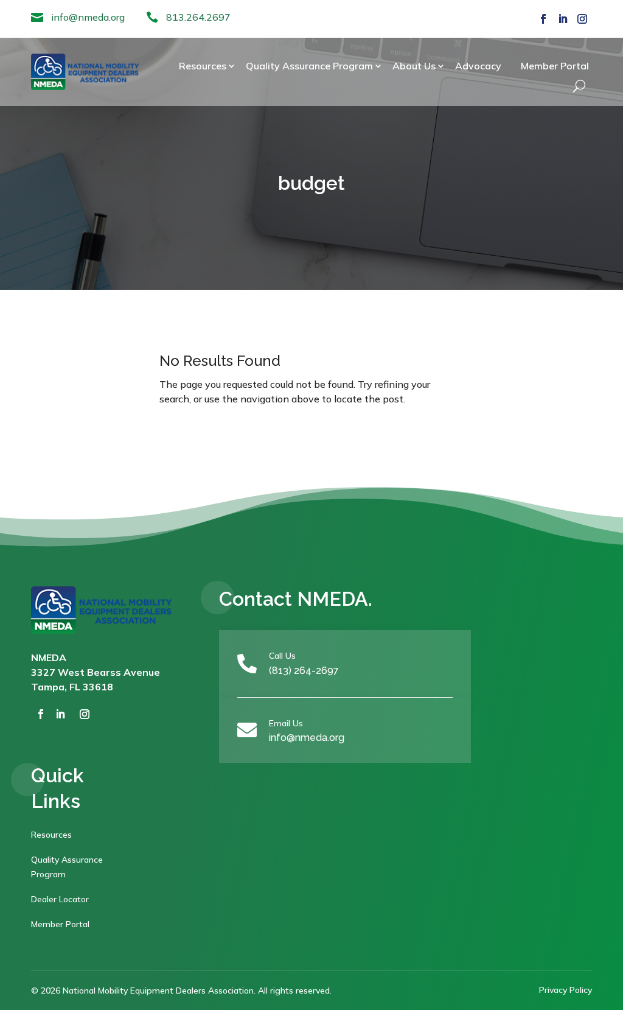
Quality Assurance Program (309, 66)
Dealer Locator (60, 899)
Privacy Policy (565, 989)
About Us (414, 66)
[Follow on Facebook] (543, 19)
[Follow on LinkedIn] (563, 19)
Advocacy (478, 66)
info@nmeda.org (88, 17)
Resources (202, 66)
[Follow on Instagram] (582, 19)
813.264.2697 (198, 17)
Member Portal (555, 66)
